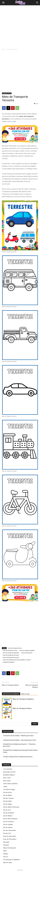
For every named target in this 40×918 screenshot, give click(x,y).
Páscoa (5, 857)
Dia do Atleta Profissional (11, 807)
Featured (6, 845)
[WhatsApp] (17, 108)
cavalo (5, 786)
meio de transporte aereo (15, 648)
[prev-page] (3, 718)
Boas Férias (7, 781)
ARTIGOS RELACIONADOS (11, 694)
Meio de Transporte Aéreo (10, 685)
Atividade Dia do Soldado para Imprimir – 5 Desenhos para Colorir (19, 745)
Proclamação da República (11, 859)
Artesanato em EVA (12, 49)
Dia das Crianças (8, 798)
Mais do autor (25, 694)
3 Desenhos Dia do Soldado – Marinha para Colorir (18, 735)
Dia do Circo (7, 810)
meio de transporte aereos (10, 650)
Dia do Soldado (8, 824)
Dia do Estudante (8, 813)
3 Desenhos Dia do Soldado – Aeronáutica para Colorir (19, 740)
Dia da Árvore (7, 792)
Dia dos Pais (7, 833)
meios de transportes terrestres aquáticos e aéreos (17, 659)
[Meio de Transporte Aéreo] (7, 714)
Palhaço (5, 854)
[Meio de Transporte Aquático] (7, 704)
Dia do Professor (8, 821)
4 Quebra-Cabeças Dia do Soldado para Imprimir (18, 756)
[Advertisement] (20, 26)
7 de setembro (7, 769)
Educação (6, 842)
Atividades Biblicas (9, 775)
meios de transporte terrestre (11, 657)
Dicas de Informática (9, 839)
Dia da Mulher (7, 795)
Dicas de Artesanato (9, 836)
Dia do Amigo (7, 804)
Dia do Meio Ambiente (10, 819)
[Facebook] (4, 108)
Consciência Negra (9, 789)
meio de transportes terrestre (11, 655)
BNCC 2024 (6, 778)
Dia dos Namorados (9, 830)
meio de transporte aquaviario (11, 652)
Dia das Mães (7, 801)
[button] (3, 2)
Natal (5, 851)
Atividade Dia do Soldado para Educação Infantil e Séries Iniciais (20, 751)
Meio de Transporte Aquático (32, 686)
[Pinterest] (13, 108)
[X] (8, 108)
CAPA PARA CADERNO (10, 784)
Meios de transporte (9, 848)
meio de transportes (26, 652)
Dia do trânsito (8, 827)
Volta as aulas (7, 862)
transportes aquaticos (9, 662)
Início (3, 49)
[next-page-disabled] (6, 718)
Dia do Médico (7, 816)
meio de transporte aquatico (27, 650)
